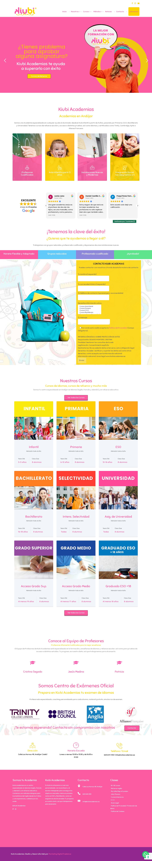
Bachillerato (33, 516)
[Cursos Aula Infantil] (89, 306)
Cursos (86, 11)
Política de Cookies (117, 811)
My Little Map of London (119, 791)
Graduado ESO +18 (118, 586)
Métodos (97, 11)
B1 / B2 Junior (115, 785)
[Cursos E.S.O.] (89, 310)
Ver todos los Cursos (76, 397)
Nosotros (75, 11)
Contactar (132, 728)
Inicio (64, 11)
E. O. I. (113, 800)
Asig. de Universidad (118, 516)
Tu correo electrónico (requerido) (91, 284)
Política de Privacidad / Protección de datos (123, 807)
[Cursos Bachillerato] (89, 312)
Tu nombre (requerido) (87, 274)
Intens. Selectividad (76, 516)
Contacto (120, 11)
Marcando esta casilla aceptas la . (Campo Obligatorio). (106, 329)
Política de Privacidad (118, 328)
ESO (118, 447)
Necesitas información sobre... (90, 303)
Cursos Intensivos (117, 797)
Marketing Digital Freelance (60, 854)
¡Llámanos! (134, 11)
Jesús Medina (76, 671)
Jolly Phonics (115, 794)
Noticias (108, 11)
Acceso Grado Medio (76, 586)
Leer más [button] (52, 215)
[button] (137, 205)
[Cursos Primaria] (89, 308)
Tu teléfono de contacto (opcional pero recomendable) (100, 293)
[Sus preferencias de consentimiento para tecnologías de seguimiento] (148, 857)
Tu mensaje (82, 317)
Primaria (76, 447)
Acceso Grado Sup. (34, 586)
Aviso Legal (115, 803)
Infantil (34, 447)
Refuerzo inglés (116, 788)
